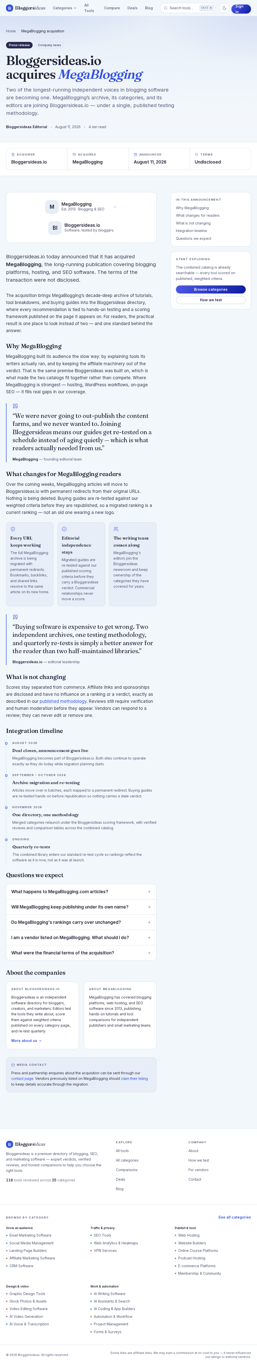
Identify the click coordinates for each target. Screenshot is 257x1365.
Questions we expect (193, 238)
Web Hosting (189, 1235)
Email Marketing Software (30, 1235)
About (193, 1151)
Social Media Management (31, 1243)
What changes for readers (198, 215)
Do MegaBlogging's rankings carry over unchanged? (66, 922)
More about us (24, 1040)
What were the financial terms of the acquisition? (62, 952)
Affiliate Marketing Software (32, 1258)
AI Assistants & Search (112, 1301)
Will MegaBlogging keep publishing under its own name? (69, 906)
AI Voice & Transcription (29, 1324)
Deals (132, 8)
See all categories (234, 1217)
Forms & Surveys (107, 1332)
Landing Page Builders (28, 1250)
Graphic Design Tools (27, 1294)
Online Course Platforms (198, 1250)
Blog (149, 8)
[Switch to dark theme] (224, 8)
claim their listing (134, 1078)
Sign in (239, 9)
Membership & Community (199, 1273)
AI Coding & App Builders (114, 1309)
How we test (211, 300)
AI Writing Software (109, 1294)
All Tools (89, 8)
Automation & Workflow (113, 1316)
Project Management (111, 1324)
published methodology (63, 701)
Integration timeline (191, 231)
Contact (194, 1179)
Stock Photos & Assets (28, 1301)
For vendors (198, 1170)
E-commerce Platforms (197, 1266)
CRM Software (21, 1266)
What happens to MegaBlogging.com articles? (59, 891)
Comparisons (127, 1170)
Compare (112, 8)
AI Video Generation (26, 1316)
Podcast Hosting (191, 1258)
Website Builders (192, 1243)
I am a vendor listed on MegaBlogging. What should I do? (70, 937)
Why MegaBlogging (192, 208)
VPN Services (105, 1250)
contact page (22, 1078)
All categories (127, 1160)
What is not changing (193, 223)
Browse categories (211, 289)
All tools (122, 1151)
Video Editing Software (29, 1309)
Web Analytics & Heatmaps (116, 1243)
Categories (62, 8)
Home (11, 31)
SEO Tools (102, 1235)
